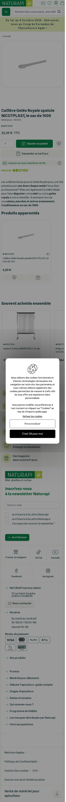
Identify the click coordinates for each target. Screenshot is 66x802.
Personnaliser (33, 423)
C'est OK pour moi (32, 433)
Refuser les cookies (32, 416)
